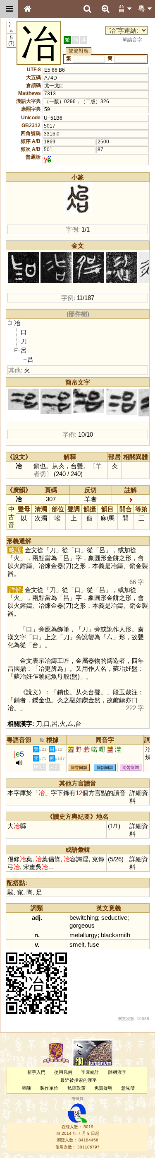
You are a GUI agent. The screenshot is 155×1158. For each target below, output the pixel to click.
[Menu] (9, 9)
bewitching (83, 917)
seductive (114, 917)
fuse (93, 944)
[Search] (87, 9)
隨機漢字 (117, 1072)
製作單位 (49, 1087)
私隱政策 (76, 1087)
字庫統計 (90, 1072)
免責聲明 (103, 1087)
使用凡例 (63, 1072)
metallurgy (83, 934)
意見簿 (128, 1087)
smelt (76, 944)
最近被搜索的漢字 (78, 1080)
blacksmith (115, 934)
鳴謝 (26, 1087)
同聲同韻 (79, 767)
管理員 (77, 1099)
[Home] (27, 9)
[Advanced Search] (105, 8)
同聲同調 (130, 767)
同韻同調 (105, 767)
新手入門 (36, 1072)
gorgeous (82, 925)
